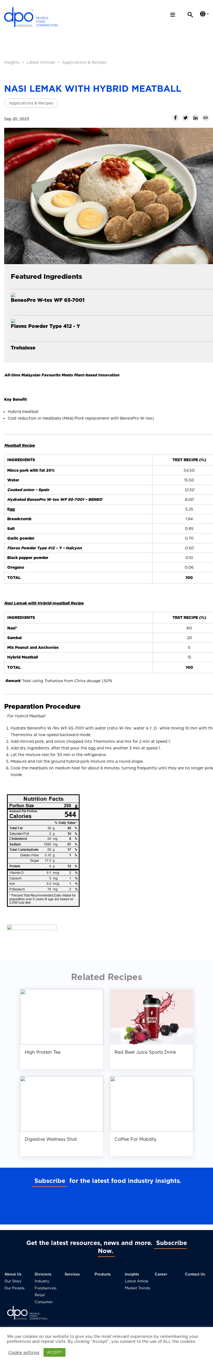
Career (161, 1274)
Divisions (43, 1274)
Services (72, 1274)
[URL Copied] (205, 117)
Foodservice (46, 1288)
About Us (13, 1274)
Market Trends (137, 1288)
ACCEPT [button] (54, 1352)
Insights (11, 62)
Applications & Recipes (84, 62)
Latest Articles (41, 62)
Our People (14, 1288)
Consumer (44, 1302)
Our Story (13, 1281)
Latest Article (136, 1281)
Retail (40, 1295)
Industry (42, 1281)
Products (103, 1274)
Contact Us (195, 1274)
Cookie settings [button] (23, 1352)
